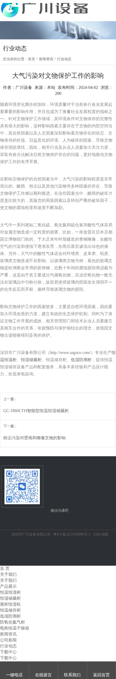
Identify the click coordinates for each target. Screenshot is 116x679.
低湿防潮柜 (81, 360)
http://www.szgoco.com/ (70, 352)
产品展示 (8, 586)
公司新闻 (8, 640)
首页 (31, 59)
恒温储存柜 (10, 610)
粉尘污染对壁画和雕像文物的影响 (34, 438)
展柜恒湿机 (10, 604)
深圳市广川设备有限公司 (31, 534)
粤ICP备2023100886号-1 (71, 534)
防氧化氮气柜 (12, 622)
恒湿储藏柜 (31, 360)
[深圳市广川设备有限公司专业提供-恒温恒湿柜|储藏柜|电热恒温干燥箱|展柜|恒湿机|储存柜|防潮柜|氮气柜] (44, 10)
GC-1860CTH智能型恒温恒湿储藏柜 (36, 411)
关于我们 (8, 574)
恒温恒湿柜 (10, 592)
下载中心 (8, 652)
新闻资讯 (46, 59)
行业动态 (64, 59)
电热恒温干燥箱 (14, 628)
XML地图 (100, 534)
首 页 (5, 568)
